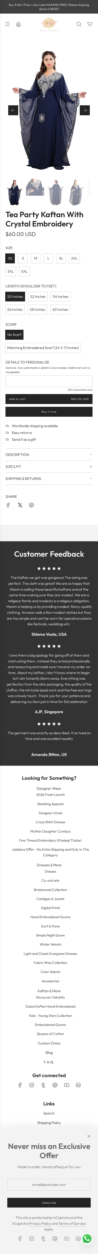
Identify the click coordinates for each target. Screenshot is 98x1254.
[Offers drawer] (18, 24)
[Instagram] (31, 1085)
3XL (10, 271)
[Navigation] (7, 24)
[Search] (78, 24)
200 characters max (80, 389)
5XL (24, 271)
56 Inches (15, 309)
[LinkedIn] (78, 1085)
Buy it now (49, 412)
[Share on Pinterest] (31, 506)
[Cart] (89, 24)
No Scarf (14, 334)
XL (61, 258)
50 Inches (15, 296)
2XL (74, 258)
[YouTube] (66, 1085)
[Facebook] (20, 1085)
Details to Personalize (27, 362)
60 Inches (60, 309)
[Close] (88, 1136)
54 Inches (60, 296)
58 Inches (37, 309)
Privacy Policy (40, 1223)
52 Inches (38, 296)
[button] (13, 110)
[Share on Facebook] (8, 506)
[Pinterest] (54, 1085)
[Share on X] (19, 506)
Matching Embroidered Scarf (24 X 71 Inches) (43, 347)
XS (10, 258)
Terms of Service (72, 1223)
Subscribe (49, 1202)
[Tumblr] (43, 1085)
